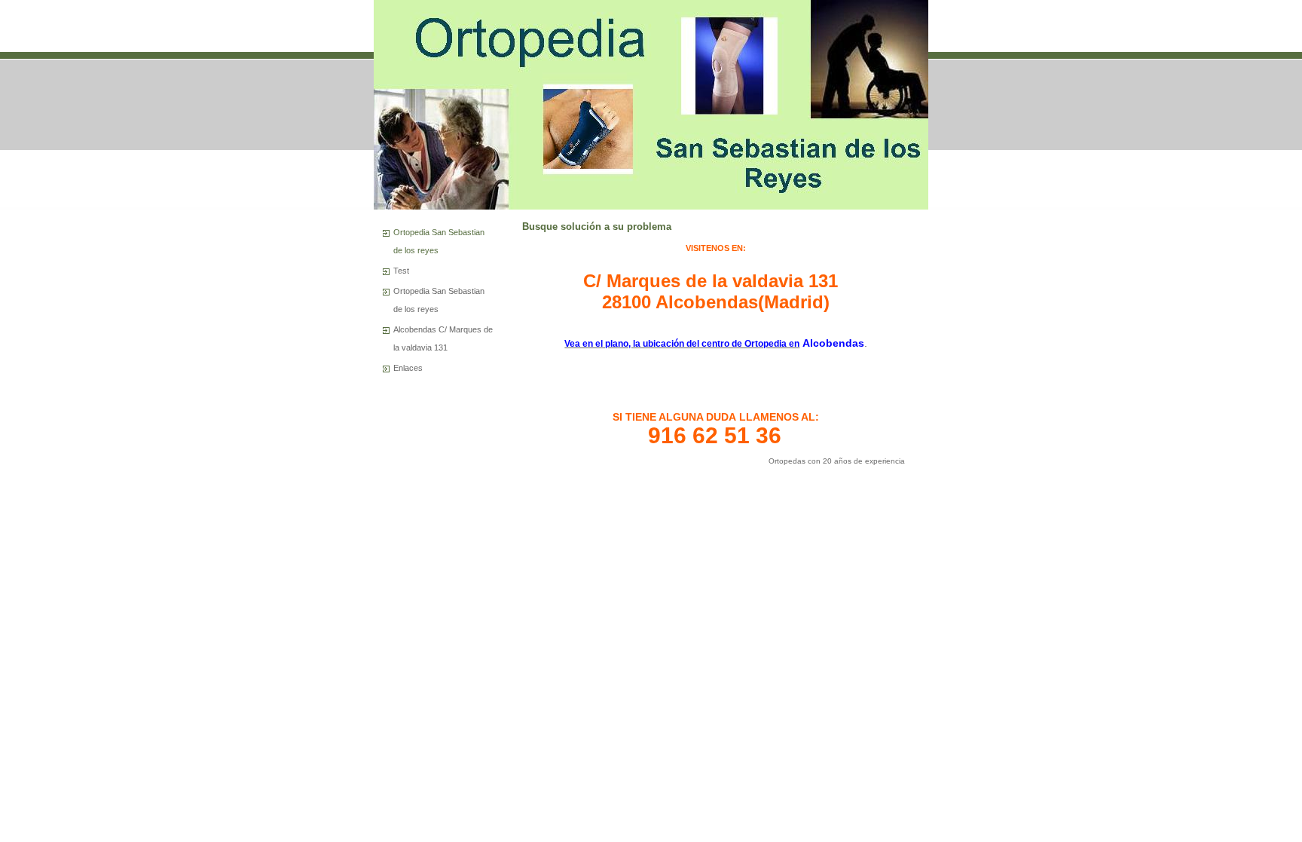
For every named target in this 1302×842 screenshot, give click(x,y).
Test (401, 270)
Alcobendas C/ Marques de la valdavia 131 (443, 338)
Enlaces (408, 367)
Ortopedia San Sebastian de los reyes (438, 241)
